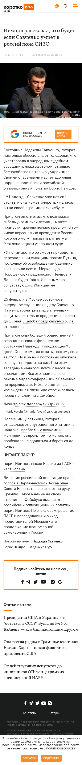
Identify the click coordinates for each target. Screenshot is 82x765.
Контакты (29, 713)
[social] (22, 582)
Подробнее (51, 758)
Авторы (54, 713)
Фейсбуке (55, 207)
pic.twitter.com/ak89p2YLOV (40, 404)
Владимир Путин (41, 547)
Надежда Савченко (47, 541)
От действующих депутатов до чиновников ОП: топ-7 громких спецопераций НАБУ (34, 672)
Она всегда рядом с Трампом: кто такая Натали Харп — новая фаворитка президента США (41, 648)
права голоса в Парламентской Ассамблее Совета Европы (39, 483)
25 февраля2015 (58, 411)
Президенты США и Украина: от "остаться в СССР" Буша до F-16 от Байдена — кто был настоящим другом (41, 623)
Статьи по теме (17, 604)
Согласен (29, 758)
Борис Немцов (14, 547)
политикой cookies (60, 748)
